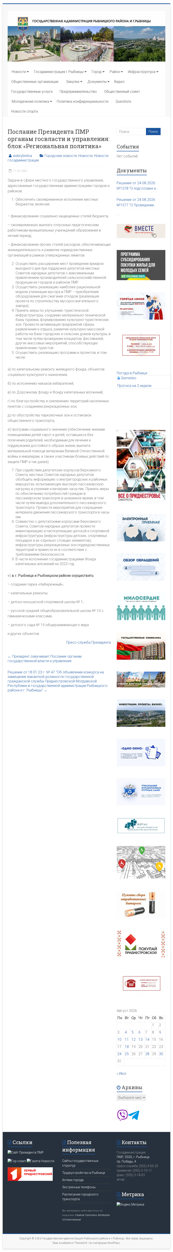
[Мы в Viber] (122, 1120)
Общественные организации (34, 82)
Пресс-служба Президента (88, 642)
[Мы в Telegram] (133, 1120)
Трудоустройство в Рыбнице (83, 1173)
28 (147, 1054)
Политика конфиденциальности (82, 101)
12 (134, 1039)
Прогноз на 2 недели (134, 386)
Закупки (72, 82)
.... (118, 213)
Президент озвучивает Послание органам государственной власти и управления (45, 658)
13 (141, 1039)
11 (127, 1039)
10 (119, 1039)
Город (97, 72)
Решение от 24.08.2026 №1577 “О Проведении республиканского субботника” (136, 203)
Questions (123, 101)
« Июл (121, 1073)
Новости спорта (24, 111)
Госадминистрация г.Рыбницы (59, 72)
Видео (119, 82)
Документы (97, 82)
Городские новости (61, 156)
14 (147, 1039)
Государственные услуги (31, 91)
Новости (19, 72)
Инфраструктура (141, 72)
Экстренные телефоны (79, 1187)
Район (115, 72)
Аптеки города (73, 1180)
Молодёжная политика (30, 101)
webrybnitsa (22, 156)
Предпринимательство (78, 91)
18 (127, 1047)
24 (119, 1054)
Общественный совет (122, 91)
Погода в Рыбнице (132, 373)
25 (127, 1054)
